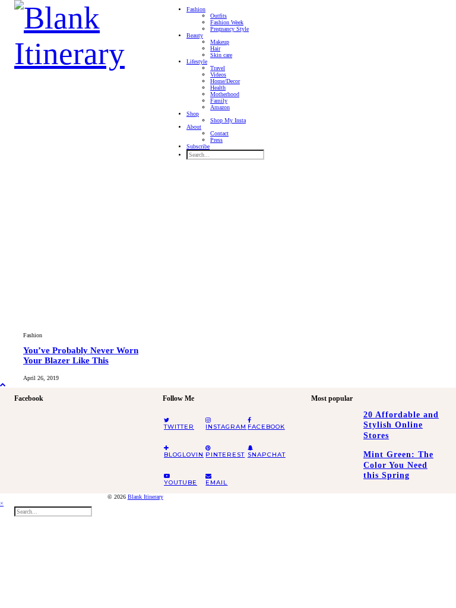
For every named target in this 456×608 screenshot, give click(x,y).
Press (216, 140)
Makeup (219, 42)
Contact (219, 133)
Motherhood (224, 94)
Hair (215, 48)
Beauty (194, 35)
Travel (217, 68)
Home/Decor (225, 81)
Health (218, 87)
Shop (192, 113)
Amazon (220, 107)
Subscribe (198, 146)
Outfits (218, 15)
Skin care (221, 55)
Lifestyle (196, 61)
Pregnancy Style (229, 29)
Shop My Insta (228, 120)
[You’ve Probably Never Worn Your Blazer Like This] (85, 249)
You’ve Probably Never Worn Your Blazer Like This (80, 355)
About (193, 127)
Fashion (195, 9)
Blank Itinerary (145, 496)
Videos (218, 74)
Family (218, 100)
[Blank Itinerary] (79, 32)
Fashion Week (226, 22)
